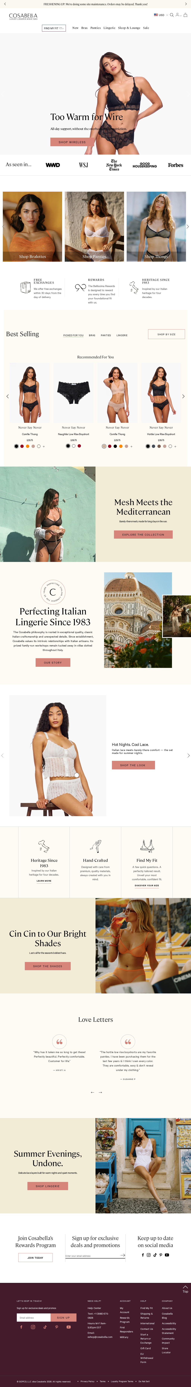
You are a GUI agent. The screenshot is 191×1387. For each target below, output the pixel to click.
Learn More (44, 880)
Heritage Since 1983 (44, 862)
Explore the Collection (143, 534)
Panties (95, 28)
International (147, 1323)
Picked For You (73, 335)
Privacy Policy (87, 1381)
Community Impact (168, 1340)
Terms (103, 1381)
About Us (167, 1308)
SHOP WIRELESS (72, 142)
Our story (53, 662)
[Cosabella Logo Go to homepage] (23, 17)
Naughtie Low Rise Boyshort (73, 434)
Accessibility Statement (169, 1330)
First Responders (126, 1329)
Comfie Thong (29, 434)
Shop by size (167, 334)
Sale (146, 28)
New (75, 28)
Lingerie (109, 28)
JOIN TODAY (35, 1257)
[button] (8, 396)
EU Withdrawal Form (146, 1358)
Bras (84, 28)
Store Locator (166, 1350)
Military (124, 1337)
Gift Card (145, 1348)
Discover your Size (147, 885)
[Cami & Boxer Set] (76, 775)
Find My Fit (51, 28)
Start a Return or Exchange (145, 1338)
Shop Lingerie (48, 1186)
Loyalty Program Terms (122, 1381)
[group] (32, 227)
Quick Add (30, 411)
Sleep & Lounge (129, 28)
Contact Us (146, 1328)
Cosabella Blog (167, 1315)
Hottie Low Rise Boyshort (161, 434)
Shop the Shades (47, 966)
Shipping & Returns (146, 1315)
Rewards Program (125, 1319)
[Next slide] (187, 227)
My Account (124, 1310)
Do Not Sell (144, 1381)
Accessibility (169, 1323)
